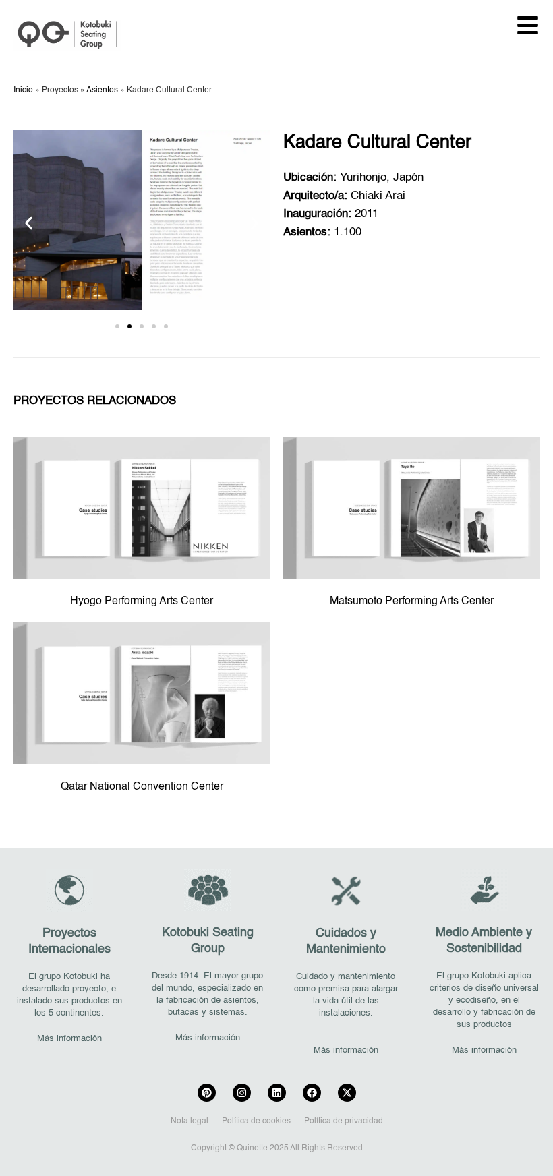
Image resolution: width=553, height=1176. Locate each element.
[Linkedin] (277, 1093)
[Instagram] (242, 1093)
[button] (28, 223)
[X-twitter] (347, 1093)
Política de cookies (256, 1121)
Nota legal (189, 1121)
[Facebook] (312, 1093)
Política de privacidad (343, 1121)
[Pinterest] (207, 1093)
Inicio (23, 90)
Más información (69, 1038)
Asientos (102, 90)
